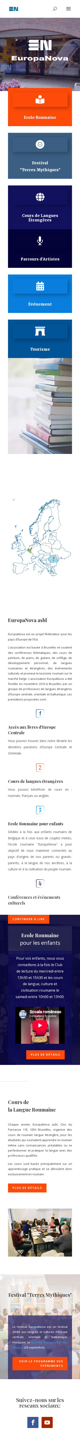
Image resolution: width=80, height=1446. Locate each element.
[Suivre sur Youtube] (47, 1422)
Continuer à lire (28, 919)
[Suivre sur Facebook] (32, 1422)
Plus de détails (45, 1054)
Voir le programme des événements (41, 1363)
